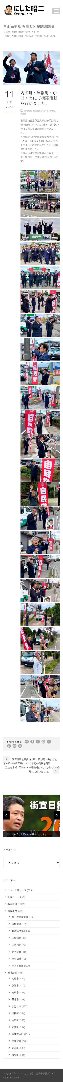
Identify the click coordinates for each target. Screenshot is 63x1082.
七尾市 (15, 978)
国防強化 (16, 944)
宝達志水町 (18, 1034)
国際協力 (16, 937)
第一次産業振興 (20, 917)
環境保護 (16, 923)
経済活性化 (18, 930)
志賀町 (15, 1027)
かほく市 (45, 110)
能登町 (15, 1055)
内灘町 (23, 114)
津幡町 (52, 110)
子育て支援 (18, 965)
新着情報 (28, 110)
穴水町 (15, 1048)
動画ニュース (15, 897)
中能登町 (16, 1041)
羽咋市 (15, 999)
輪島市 (15, 992)
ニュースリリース (17, 890)
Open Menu (56, 11)
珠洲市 (15, 985)
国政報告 (12, 911)
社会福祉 (16, 958)
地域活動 (36, 110)
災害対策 (16, 951)
